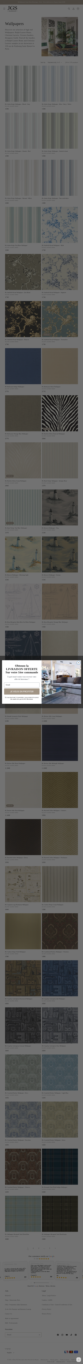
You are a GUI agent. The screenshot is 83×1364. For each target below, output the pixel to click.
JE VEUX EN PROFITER (22, 691)
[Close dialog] (78, 662)
